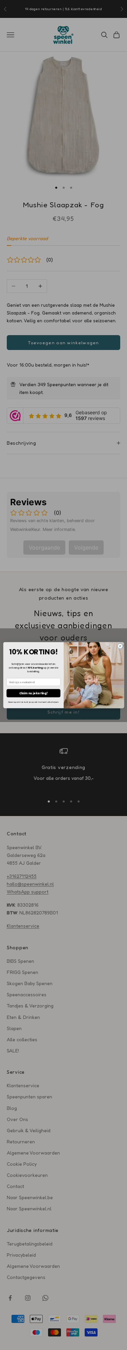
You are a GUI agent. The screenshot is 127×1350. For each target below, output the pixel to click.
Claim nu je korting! (33, 693)
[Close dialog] (120, 646)
